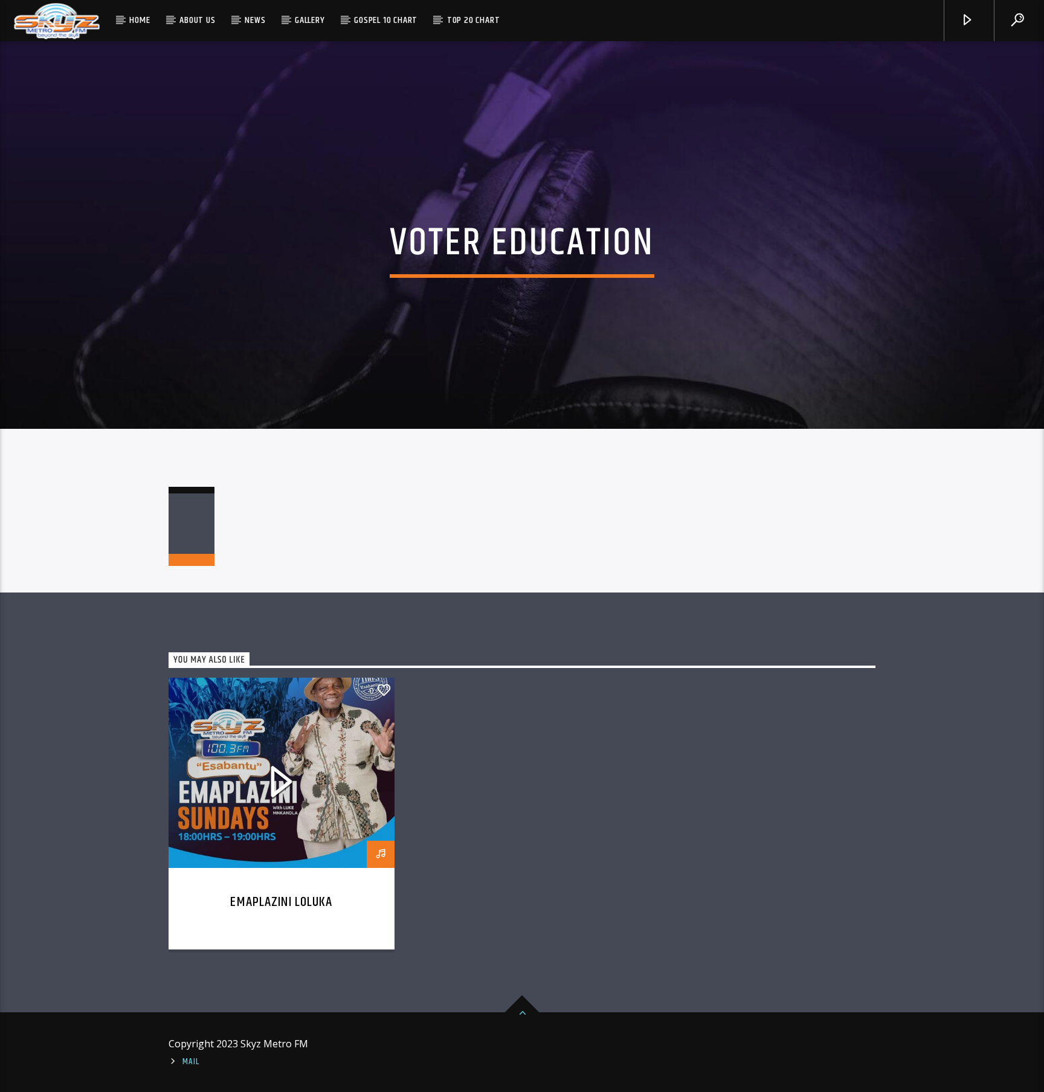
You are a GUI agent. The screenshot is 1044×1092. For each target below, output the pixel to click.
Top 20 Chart (473, 20)
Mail (190, 1061)
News (255, 20)
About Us (197, 20)
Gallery (310, 20)
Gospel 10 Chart (385, 20)
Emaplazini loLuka (281, 902)
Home (139, 20)
